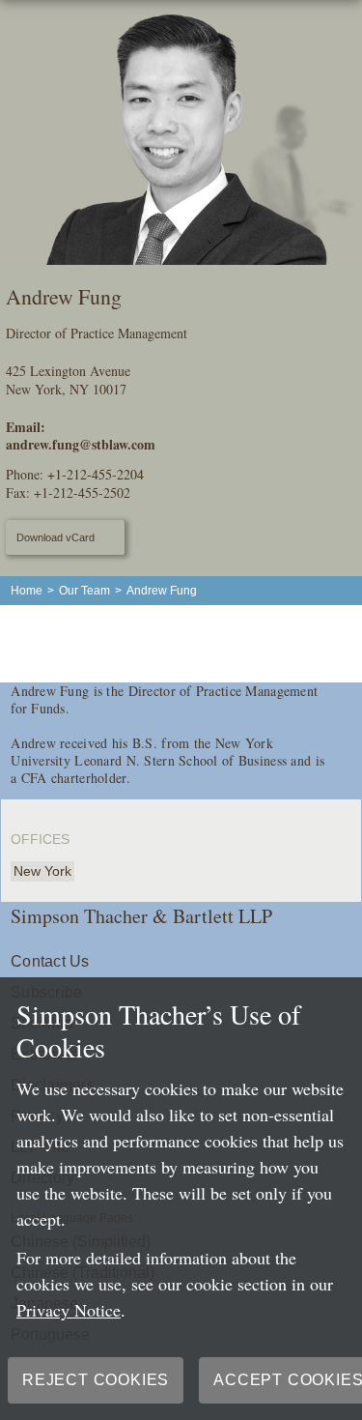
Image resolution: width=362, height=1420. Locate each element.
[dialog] (181, 1198)
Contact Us (50, 961)
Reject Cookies (95, 1380)
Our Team (84, 590)
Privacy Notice (68, 1309)
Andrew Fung (161, 590)
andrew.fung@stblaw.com (80, 444)
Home (26, 590)
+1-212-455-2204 (95, 474)
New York (42, 871)
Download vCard (55, 537)
